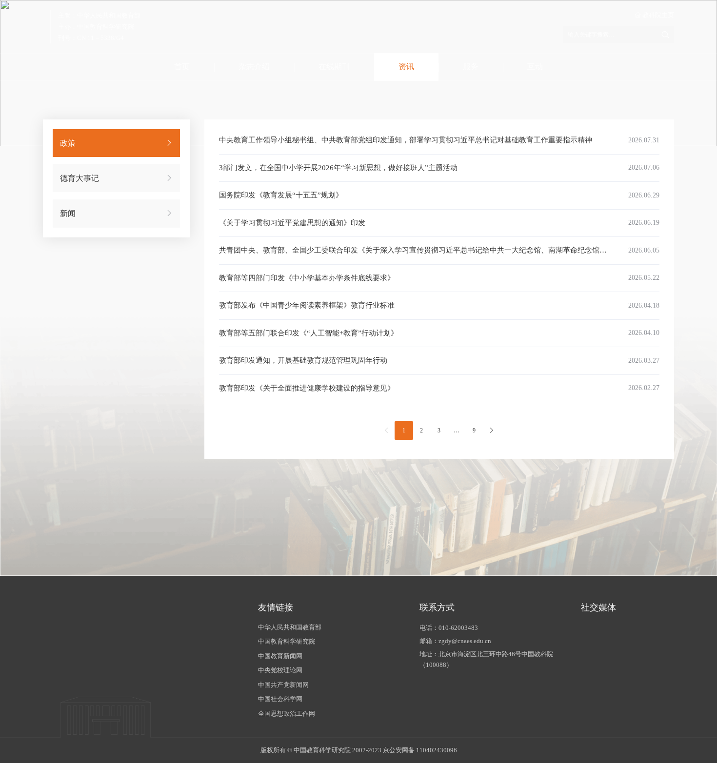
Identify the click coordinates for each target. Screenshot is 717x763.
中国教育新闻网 (280, 656)
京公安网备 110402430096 (420, 750)
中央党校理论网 (280, 670)
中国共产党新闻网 (283, 684)
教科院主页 (657, 15)
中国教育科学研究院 (286, 641)
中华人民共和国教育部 (289, 627)
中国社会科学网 (280, 699)
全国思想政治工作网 (286, 713)
